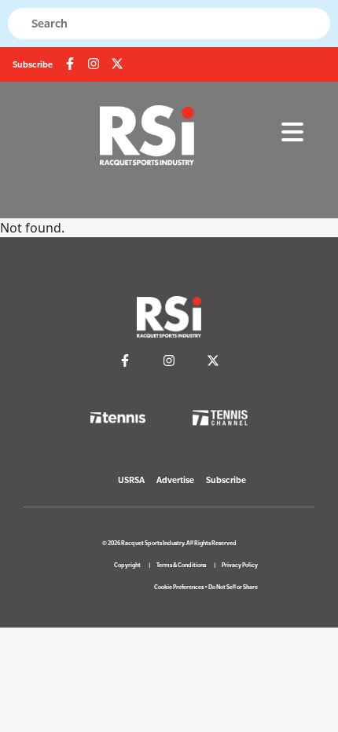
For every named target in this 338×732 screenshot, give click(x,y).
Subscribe (33, 64)
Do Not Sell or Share (233, 587)
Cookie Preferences (179, 587)
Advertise (175, 480)
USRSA (131, 480)
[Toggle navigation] (292, 132)
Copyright (127, 565)
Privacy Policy (240, 565)
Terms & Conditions (181, 565)
